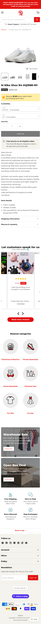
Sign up (33, 578)
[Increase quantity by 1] (20, 126)
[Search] (37, 19)
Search (20, 615)
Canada (19, 588)
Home (3, 30)
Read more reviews (20, 320)
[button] (18, 313)
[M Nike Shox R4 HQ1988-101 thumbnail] (4, 76)
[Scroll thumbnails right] (38, 77)
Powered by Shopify (20, 620)
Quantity (4, 121)
